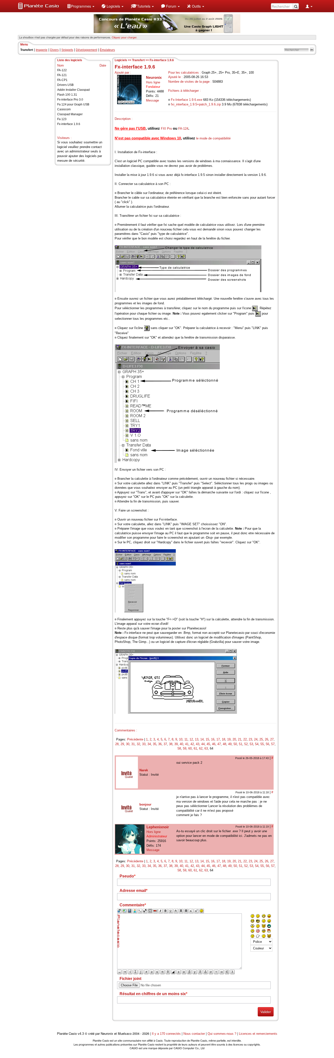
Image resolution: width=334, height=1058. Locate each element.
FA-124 (183, 128)
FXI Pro (166, 128)
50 (235, 744)
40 (181, 744)
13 (196, 739)
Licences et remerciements (258, 1033)
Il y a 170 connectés (167, 1033)
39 (176, 744)
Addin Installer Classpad (73, 89)
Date (103, 65)
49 (230, 744)
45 (208, 744)
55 (262, 744)
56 (267, 744)
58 (179, 748)
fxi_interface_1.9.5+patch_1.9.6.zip (196, 104)
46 (213, 744)
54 (256, 744)
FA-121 (62, 75)
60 (190, 748)
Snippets (67, 50)
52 (246, 744)
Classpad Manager (70, 114)
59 (184, 748)
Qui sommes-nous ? (222, 1033)
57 (273, 744)
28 (117, 744)
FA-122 (62, 70)
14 (202, 739)
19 (229, 739)
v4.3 (81, 1033)
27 (272, 739)
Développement (86, 50)
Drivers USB (65, 85)
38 (170, 744)
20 (234, 739)
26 (266, 739)
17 (218, 739)
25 (261, 739)
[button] (80, 6)
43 (197, 744)
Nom (60, 65)
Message (152, 100)
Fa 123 (62, 119)
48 (224, 744)
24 (255, 739)
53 (251, 744)
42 (192, 744)
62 (200, 748)
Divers (54, 50)
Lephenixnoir (157, 827)
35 (154, 744)
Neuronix (154, 77)
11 (186, 739)
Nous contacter (194, 1033)
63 (206, 748)
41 (187, 744)
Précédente (135, 739)
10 (180, 739)
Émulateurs (107, 50)
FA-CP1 (62, 80)
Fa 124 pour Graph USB (73, 104)
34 (149, 744)
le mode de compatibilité (213, 138)
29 (122, 744)
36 (160, 744)
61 (195, 748)
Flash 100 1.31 (67, 94)
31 (133, 744)
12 (191, 739)
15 (207, 739)
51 (240, 744)
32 (138, 744)
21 (239, 739)
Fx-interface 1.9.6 (68, 124)
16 (212, 739)
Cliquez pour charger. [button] (124, 37)
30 (127, 744)
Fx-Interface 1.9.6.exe (186, 100)
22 (245, 739)
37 (165, 744)
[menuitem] (80, 6)
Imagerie (41, 50)
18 (223, 739)
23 (250, 739)
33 (143, 744)
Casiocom (64, 109)
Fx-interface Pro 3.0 (70, 99)
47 (219, 744)
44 (203, 744)
